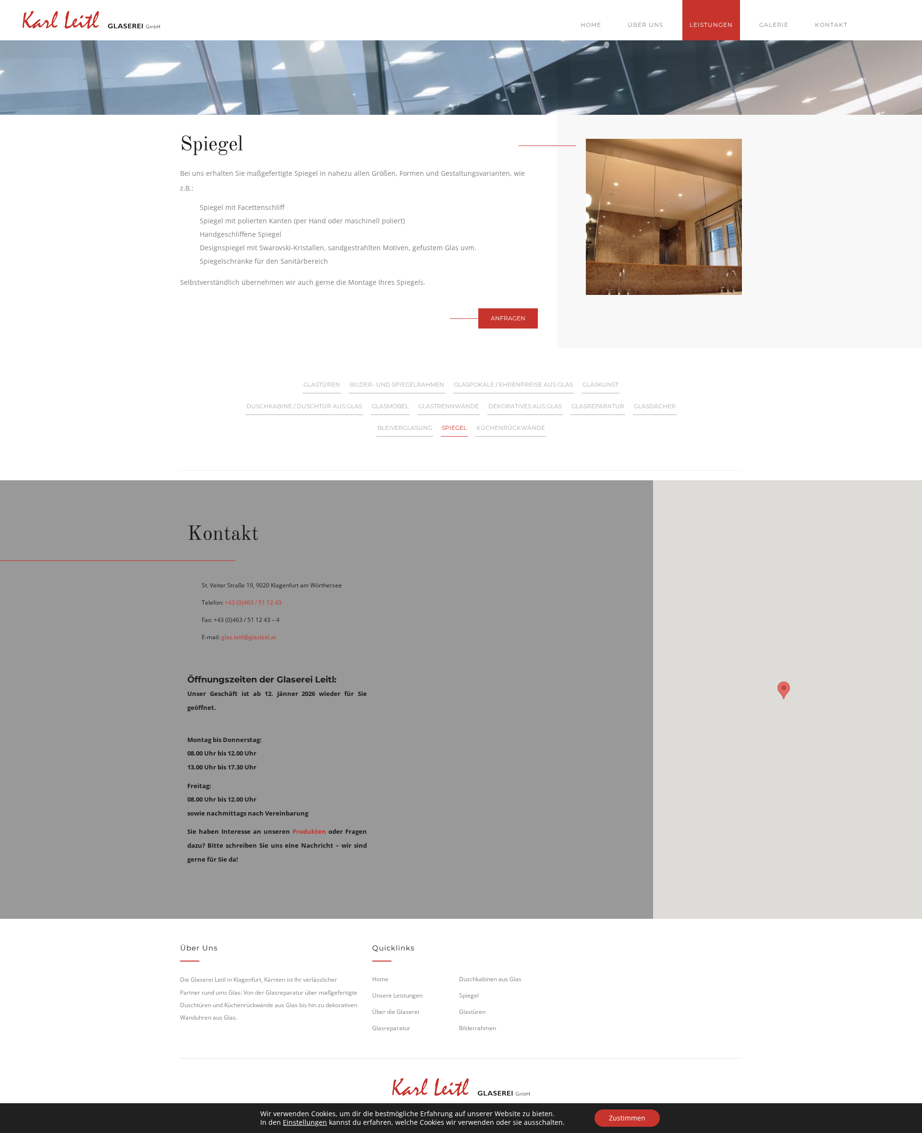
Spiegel (454, 427)
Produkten (309, 831)
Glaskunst (600, 384)
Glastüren (321, 384)
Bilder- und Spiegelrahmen (397, 384)
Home (591, 24)
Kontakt (831, 24)
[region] (783, 699)
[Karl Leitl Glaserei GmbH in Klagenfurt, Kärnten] (91, 18)
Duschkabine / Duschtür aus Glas (304, 406)
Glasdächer (655, 406)
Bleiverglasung (404, 427)
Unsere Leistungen (397, 995)
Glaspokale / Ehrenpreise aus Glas (513, 384)
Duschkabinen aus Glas (490, 979)
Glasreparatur (597, 406)
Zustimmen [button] (627, 1117)
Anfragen (508, 318)
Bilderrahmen (477, 1028)
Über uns (645, 24)
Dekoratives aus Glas (525, 406)
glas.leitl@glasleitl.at (248, 637)
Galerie (774, 24)
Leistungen (711, 24)
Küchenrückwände (510, 427)
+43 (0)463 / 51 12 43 (253, 602)
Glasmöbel (390, 406)
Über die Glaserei (395, 1012)
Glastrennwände (448, 406)
